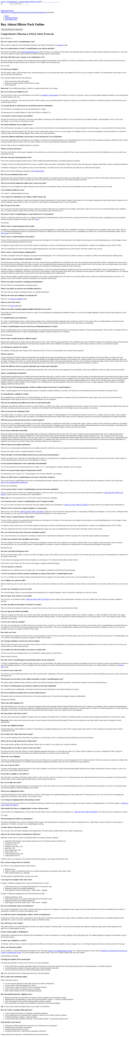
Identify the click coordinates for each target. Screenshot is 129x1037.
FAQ (19, 12)
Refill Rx (4, 12)
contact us (61, 45)
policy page (4, 233)
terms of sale (14, 306)
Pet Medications (42, 12)
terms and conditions (16, 299)
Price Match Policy (38, 171)
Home (7, 16)
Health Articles (25, 12)
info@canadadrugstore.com (30, 52)
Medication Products (7, 10)
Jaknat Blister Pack (11, 19)
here (37, 219)
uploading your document (50, 95)
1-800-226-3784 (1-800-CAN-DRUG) (76, 505)
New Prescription (12, 12)
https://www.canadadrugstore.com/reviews (14, 482)
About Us (33, 12)
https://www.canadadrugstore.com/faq (60, 951)
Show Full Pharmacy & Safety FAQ (12, 29)
